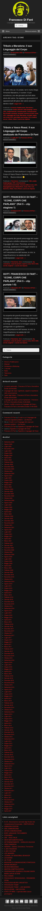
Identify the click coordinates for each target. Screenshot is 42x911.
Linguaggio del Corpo (13, 115)
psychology (24, 117)
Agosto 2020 (8, 557)
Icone (36, 113)
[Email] (31, 901)
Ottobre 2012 (8, 761)
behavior (20, 109)
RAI (29, 117)
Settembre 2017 (9, 635)
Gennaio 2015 (8, 705)
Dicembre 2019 (9, 575)
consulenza (6, 264)
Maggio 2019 (8, 590)
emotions (14, 113)
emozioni (20, 113)
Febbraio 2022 (8, 516)
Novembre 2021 (9, 523)
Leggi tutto (19, 103)
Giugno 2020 (8, 561)
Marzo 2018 (8, 622)
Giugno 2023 (8, 480)
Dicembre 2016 (9, 653)
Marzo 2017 (8, 647)
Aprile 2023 (7, 485)
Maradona (23, 115)
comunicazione (21, 111)
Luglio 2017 (7, 638)
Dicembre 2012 (9, 757)
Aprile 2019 (7, 593)
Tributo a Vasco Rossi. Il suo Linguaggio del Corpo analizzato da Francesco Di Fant (20, 131)
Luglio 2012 (7, 768)
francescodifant (25, 185)
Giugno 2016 (8, 667)
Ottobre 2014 (8, 710)
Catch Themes (26, 908)
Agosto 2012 (8, 766)
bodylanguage (7, 183)
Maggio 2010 (8, 809)
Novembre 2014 (9, 707)
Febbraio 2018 (8, 624)
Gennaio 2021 (8, 545)
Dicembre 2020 (9, 548)
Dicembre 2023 (9, 467)
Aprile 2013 (7, 748)
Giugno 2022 (8, 507)
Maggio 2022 (8, 509)
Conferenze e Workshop (11, 366)
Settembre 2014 (9, 712)
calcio (35, 109)
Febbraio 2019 (8, 597)
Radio (6, 371)
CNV (4, 111)
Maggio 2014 (8, 721)
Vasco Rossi (18, 189)
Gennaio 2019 (8, 599)
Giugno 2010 (8, 806)
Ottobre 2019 (8, 579)
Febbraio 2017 (8, 649)
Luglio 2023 (7, 478)
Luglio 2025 (7, 446)
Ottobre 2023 (8, 471)
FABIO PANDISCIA (10, 844)
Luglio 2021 (7, 532)
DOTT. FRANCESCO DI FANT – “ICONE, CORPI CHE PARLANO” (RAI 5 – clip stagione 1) (20, 202)
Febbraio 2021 (8, 543)
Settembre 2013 (9, 739)
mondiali (29, 115)
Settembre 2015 (9, 687)
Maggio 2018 (8, 617)
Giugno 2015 (8, 694)
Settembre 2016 (9, 660)
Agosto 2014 (8, 714)
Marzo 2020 (8, 568)
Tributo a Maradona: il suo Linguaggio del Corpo (17, 47)
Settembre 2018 (9, 608)
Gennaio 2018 (8, 626)
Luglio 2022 (7, 505)
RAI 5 (33, 264)
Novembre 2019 (9, 577)
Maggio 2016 (8, 669)
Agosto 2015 (8, 689)
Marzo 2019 (8, 595)
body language (28, 109)
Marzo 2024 (8, 460)
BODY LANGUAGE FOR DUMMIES (15, 833)
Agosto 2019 (8, 584)
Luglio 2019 (7, 586)
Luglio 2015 (7, 692)
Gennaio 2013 (8, 755)
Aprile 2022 (7, 512)
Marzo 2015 (8, 701)
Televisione (29, 108)
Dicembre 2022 (9, 494)
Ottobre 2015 (8, 685)
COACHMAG (8, 835)
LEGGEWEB (8, 858)
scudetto (34, 117)
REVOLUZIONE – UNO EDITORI (14, 889)
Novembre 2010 (9, 800)
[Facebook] (7, 901)
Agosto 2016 (8, 662)
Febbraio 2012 (8, 779)
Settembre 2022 (9, 500)
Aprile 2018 (7, 620)
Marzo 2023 (8, 487)
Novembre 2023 (9, 469)
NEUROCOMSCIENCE (11, 867)
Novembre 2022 (9, 496)
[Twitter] (12, 901)
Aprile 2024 (7, 458)
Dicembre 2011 (9, 784)
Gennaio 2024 (8, 464)
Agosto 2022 (8, 503)
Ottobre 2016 (8, 658)
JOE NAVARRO (9, 853)
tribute (10, 119)
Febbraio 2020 (8, 570)
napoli (34, 115)
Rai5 (37, 264)
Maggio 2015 (8, 696)
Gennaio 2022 (8, 518)
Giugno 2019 (8, 588)
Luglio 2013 (7, 741)
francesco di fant (29, 113)
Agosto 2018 (8, 611)
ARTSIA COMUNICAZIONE (13, 831)
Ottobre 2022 (8, 498)
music (26, 187)
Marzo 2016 (8, 674)
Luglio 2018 (7, 613)
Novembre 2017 (9, 631)
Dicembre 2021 (9, 521)
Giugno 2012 (8, 770)
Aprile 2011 (7, 795)
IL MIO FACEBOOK (10, 849)
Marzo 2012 (8, 777)
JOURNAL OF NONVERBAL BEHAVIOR (17, 855)
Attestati (7, 364)
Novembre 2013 (9, 734)
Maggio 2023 (8, 482)
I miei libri (7, 368)
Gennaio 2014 (8, 730)
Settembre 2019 (9, 581)
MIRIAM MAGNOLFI (10, 865)
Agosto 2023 (8, 476)
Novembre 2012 (9, 759)
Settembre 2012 (9, 764)
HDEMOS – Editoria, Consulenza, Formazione (18, 847)
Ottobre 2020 (8, 552)
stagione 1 (11, 266)
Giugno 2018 (8, 615)
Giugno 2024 (8, 453)
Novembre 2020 (9, 550)
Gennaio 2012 (8, 782)
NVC (11, 117)
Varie (20, 262)
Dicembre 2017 (9, 629)
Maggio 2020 (8, 563)
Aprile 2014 (7, 723)
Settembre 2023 (9, 473)
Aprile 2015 (7, 698)
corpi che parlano (16, 264)
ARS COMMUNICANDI (11, 829)
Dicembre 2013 (9, 732)
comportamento (11, 111)
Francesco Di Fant (21, 20)
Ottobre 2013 (8, 737)
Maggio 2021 (8, 536)
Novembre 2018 (9, 604)
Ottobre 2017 (8, 633)
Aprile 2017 (7, 644)
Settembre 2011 (9, 791)
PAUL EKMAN (8, 876)
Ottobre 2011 (8, 788)
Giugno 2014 (8, 719)
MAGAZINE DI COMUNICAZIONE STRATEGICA (19, 862)
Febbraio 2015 (8, 703)
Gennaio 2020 (8, 572)
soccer (5, 119)
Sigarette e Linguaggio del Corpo (28, 426)
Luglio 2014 (7, 716)
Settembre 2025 (9, 442)
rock (32, 187)
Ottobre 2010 (8, 802)
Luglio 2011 (7, 793)
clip (34, 262)
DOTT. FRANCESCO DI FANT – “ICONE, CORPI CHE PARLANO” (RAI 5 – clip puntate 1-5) (20, 279)
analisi (15, 109)
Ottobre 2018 (8, 606)
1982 (30, 181)
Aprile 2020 (7, 566)
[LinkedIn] (17, 901)
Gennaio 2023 (8, 491)
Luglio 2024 (7, 451)
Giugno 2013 (8, 743)
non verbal (6, 117)
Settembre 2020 (9, 554)
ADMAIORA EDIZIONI (11, 826)
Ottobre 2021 (8, 525)
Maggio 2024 (8, 455)
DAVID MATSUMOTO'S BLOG (13, 840)
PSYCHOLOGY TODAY (11, 885)
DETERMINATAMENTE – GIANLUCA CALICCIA (19, 842)
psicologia (17, 117)
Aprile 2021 (7, 539)
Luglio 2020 (7, 559)
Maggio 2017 (8, 642)
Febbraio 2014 (8, 728)
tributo (15, 119)
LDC (4, 115)
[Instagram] (26, 901)
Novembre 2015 (9, 683)
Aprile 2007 (7, 811)
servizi (5, 266)
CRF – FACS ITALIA (10, 838)
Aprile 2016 (7, 671)
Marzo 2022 (8, 514)
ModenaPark (19, 187)
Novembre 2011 (9, 786)
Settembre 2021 (9, 527)
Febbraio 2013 (8, 752)
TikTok (36, 901)
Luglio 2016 (7, 665)
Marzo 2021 (8, 541)
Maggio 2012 (8, 773)
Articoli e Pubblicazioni (18, 108)
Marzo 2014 (8, 725)
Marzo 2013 (8, 750)
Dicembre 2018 (9, 602)
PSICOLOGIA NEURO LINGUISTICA (16, 883)
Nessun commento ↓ (9, 54)
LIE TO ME (7, 860)
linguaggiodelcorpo (9, 187)
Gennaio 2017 (8, 651)
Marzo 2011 (8, 797)
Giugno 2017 (8, 640)
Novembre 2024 (9, 449)
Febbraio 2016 (8, 676)
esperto (24, 264)
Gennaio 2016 (8, 678)
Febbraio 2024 (8, 462)
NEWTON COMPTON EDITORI (14, 869)
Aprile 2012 (7, 775)
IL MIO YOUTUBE (10, 851)
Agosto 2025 (8, 444)
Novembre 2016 (9, 656)
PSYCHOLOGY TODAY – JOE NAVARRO (17, 887)
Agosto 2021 (8, 530)
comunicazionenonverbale (11, 185)
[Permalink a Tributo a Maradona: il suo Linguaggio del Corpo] (20, 87)
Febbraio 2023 (8, 489)
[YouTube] (21, 901)
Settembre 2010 (9, 804)
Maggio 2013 (8, 746)
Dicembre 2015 (9, 680)
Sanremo (6, 189)
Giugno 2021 (8, 534)
